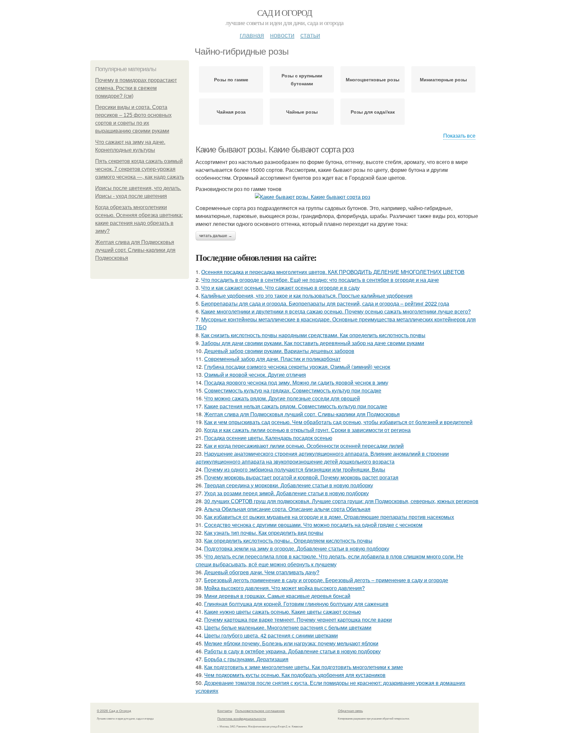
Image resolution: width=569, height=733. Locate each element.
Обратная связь (350, 710)
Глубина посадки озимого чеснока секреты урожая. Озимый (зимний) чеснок (297, 366)
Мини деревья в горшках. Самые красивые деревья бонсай (277, 596)
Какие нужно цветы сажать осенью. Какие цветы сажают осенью (282, 611)
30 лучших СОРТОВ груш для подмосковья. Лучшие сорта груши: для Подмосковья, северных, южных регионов (341, 501)
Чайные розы (302, 111)
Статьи (310, 35)
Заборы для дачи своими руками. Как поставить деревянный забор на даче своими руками (312, 343)
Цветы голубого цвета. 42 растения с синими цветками (271, 635)
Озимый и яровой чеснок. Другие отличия (255, 374)
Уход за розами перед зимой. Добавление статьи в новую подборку (286, 493)
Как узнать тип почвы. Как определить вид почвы (263, 532)
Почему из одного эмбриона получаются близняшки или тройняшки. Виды (294, 469)
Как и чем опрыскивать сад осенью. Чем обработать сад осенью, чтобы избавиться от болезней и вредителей (338, 422)
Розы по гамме (231, 79)
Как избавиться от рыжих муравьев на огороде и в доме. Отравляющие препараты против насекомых (329, 517)
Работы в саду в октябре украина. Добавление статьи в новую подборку (292, 651)
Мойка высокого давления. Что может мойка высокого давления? (284, 588)
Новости (282, 35)
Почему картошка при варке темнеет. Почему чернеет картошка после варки (298, 619)
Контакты (224, 710)
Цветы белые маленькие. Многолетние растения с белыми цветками (287, 627)
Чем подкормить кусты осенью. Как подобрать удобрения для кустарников (295, 675)
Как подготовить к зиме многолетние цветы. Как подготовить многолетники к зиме (303, 667)
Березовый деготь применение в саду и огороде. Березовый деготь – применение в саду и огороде (326, 580)
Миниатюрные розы (443, 79)
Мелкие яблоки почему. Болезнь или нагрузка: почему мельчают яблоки (291, 643)
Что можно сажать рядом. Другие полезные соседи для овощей (282, 398)
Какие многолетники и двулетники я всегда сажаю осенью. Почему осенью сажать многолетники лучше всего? (336, 311)
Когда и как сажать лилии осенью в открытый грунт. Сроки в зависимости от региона (307, 430)
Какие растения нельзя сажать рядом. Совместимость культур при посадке (295, 406)
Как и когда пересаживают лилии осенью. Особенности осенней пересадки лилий (304, 445)
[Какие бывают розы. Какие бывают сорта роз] (337, 197)
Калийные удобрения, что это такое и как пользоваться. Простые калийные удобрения (307, 295)
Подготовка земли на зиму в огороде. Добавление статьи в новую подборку (296, 548)
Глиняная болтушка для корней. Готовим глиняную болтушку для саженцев (296, 604)
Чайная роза (231, 111)
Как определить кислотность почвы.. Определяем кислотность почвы (288, 540)
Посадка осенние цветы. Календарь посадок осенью (268, 438)
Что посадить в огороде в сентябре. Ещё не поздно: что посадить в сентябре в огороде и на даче (320, 280)
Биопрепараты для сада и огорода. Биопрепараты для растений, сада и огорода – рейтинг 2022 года (325, 303)
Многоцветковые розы (372, 79)
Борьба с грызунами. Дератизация (246, 659)
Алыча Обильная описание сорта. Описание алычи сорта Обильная (287, 509)
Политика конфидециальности (241, 718)
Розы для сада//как (373, 111)
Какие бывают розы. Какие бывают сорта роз (275, 149)
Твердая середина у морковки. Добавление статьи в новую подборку (288, 485)
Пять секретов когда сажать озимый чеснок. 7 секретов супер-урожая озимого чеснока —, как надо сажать (139, 169)
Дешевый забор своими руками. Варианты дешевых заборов (279, 351)
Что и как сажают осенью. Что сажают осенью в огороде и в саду (280, 287)
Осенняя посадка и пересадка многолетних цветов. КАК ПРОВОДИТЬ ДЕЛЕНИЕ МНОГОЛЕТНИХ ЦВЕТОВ (333, 272)
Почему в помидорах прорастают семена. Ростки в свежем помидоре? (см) (136, 88)
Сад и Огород (284, 12)
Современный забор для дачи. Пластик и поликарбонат (272, 359)
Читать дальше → (215, 235)
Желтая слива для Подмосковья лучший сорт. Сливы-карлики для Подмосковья (135, 250)
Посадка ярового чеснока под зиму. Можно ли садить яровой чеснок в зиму (296, 382)
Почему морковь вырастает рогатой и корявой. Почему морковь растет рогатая (301, 477)
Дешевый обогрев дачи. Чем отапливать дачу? (261, 572)
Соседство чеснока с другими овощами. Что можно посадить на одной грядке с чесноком (313, 525)
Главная (252, 35)
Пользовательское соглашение (260, 710)
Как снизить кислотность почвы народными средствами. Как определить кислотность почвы (313, 335)
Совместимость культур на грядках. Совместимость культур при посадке (292, 390)
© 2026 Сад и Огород (114, 710)
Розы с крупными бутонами (302, 79)
